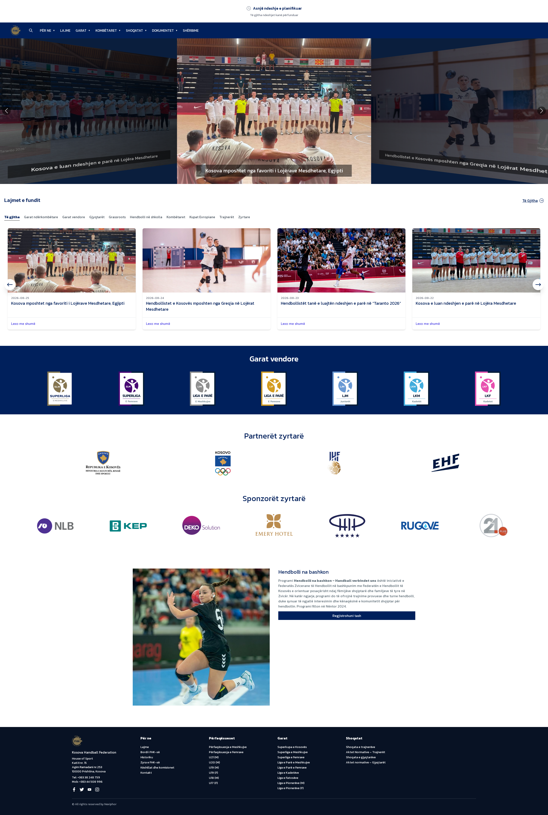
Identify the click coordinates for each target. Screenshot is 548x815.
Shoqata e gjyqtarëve (361, 757)
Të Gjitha (530, 200)
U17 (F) (213, 783)
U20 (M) (214, 762)
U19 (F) (213, 772)
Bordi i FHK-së (150, 752)
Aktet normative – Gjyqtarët (366, 762)
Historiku (146, 757)
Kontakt (146, 772)
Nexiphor (110, 804)
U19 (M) (214, 767)
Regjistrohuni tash (346, 615)
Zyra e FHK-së (150, 762)
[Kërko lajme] (31, 30)
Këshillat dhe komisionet (157, 767)
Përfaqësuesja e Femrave (226, 752)
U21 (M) (214, 757)
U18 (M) (214, 778)
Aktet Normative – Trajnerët (365, 752)
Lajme (144, 747)
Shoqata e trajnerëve (360, 747)
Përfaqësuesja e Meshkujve (228, 747)
